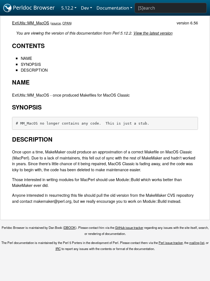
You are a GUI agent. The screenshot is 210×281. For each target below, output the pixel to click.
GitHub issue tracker (129, 227)
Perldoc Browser (33, 7)
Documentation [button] (113, 8)
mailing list (196, 242)
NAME (26, 58)
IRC (58, 248)
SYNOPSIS (31, 64)
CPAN (66, 23)
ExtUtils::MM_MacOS (30, 23)
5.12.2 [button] (67, 8)
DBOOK (69, 227)
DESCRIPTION (34, 70)
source (56, 23)
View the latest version (153, 33)
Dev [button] (85, 8)
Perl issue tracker (171, 242)
